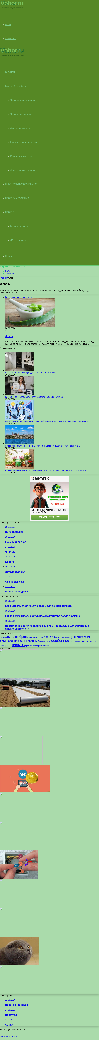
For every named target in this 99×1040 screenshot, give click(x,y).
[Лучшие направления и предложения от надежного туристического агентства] (19, 443)
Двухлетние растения (20, 128)
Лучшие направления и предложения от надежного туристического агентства (42, 446)
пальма (89, 641)
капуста (32, 637)
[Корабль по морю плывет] (21, 820)
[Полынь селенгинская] (19, 993)
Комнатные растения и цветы (24, 142)
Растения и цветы (15, 86)
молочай (85, 637)
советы (47, 645)
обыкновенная (9, 640)
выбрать (21, 637)
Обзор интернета (18, 240)
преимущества (31, 646)
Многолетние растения (21, 156)
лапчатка (50, 637)
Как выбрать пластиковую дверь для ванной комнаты (30, 372)
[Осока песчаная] (19, 677)
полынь (18, 645)
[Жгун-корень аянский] (19, 849)
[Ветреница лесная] (21, 935)
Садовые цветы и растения (23, 100)
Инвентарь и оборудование (21, 184)
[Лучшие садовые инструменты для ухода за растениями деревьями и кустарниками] (19, 468)
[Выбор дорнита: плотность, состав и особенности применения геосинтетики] (25, 706)
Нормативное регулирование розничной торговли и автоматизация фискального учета (46, 421)
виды (11, 637)
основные (47, 641)
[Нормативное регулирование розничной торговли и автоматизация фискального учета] (19, 419)
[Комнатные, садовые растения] (12, 8)
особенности (62, 641)
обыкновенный (29, 640)
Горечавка (3, 637)
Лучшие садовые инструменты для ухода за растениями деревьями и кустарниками (45, 470)
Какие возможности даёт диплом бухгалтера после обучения (34, 397)
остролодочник (79, 641)
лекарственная (62, 637)
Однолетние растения (20, 114)
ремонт (41, 646)
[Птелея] (19, 907)
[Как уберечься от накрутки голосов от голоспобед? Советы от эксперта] (25, 791)
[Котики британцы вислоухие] (19, 964)
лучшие (74, 637)
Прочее (9, 212)
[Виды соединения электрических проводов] (19, 878)
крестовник (39, 637)
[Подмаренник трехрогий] (21, 735)
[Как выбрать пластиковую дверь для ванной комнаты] (19, 370)
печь (94, 641)
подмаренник (5, 646)
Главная (4, 278)
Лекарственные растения (22, 170)
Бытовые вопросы (19, 226)
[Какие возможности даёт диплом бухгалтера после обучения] (19, 395)
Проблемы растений (17, 198)
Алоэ (9, 336)
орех (41, 641)
